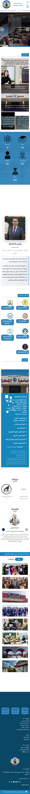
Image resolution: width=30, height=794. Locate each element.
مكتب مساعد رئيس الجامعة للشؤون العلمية (16, 463)
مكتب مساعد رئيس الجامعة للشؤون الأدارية (16, 459)
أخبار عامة (26, 740)
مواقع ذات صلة (25, 748)
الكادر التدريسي (25, 721)
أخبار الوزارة (26, 737)
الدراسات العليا (25, 727)
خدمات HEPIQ (25, 752)
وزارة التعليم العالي (24, 750)
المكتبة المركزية (25, 725)
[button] (2, 29)
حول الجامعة (22, 452)
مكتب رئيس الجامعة (21, 455)
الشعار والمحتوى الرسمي (23, 729)
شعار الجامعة (14, 452)
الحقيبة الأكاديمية (24, 723)
